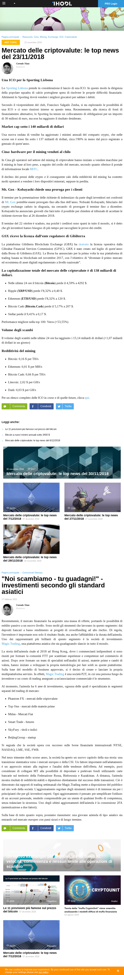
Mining (43, 37)
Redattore (20, 67)
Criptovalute (71, 37)
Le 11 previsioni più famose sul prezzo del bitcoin (31, 429)
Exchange (53, 37)
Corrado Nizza (22, 63)
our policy (43, 972)
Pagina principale (10, 37)
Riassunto (27, 37)
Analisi (31, 852)
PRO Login (111, 3)
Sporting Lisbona (17, 88)
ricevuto (84, 244)
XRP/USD (25, 290)
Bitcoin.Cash (34, 306)
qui (87, 397)
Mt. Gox (10, 202)
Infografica (51, 901)
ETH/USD (29, 298)
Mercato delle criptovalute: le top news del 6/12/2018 (32, 440)
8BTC (34, 169)
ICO (61, 37)
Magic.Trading (11, 643)
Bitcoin (50, 283)
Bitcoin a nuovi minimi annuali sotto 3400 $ (27, 434)
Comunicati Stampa (32, 572)
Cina (36, 37)
